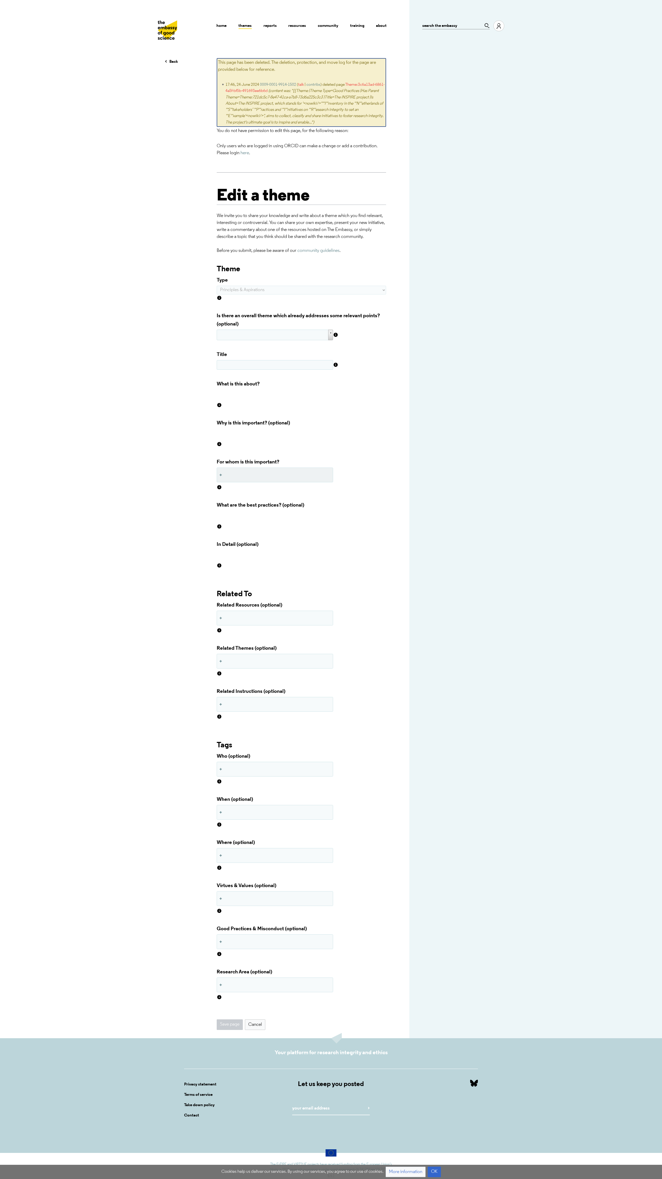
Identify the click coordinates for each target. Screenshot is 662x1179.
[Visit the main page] (167, 30)
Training (357, 26)
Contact (191, 1115)
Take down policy (199, 1105)
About (381, 26)
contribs (313, 85)
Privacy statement (200, 1084)
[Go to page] (486, 25)
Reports (270, 26)
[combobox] (275, 475)
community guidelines (318, 251)
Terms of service (198, 1095)
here (244, 153)
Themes (245, 26)
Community (328, 26)
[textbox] (301, 396)
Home (221, 26)
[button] (255, 1024)
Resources (297, 26)
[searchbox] (222, 475)
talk (301, 85)
